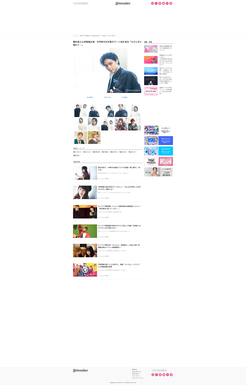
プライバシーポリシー (138, 378)
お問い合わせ (135, 373)
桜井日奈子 (114, 152)
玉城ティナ (133, 152)
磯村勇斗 (77, 155)
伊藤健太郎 (97, 152)
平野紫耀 (106, 152)
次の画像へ (124, 97)
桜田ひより (123, 152)
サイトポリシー (136, 375)
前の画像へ (90, 97)
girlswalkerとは (136, 371)
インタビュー (78, 152)
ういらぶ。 (88, 152)
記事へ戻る (107, 97)
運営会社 (134, 369)
